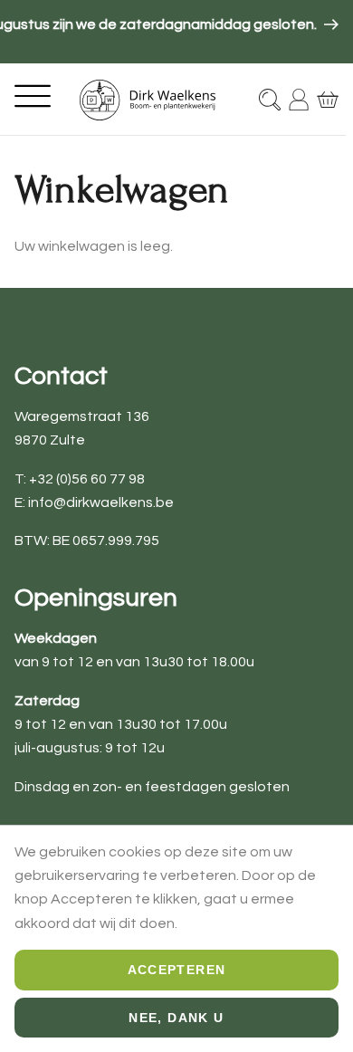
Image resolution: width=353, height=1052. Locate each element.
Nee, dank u (176, 1017)
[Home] (147, 100)
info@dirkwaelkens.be (101, 502)
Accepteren (177, 969)
